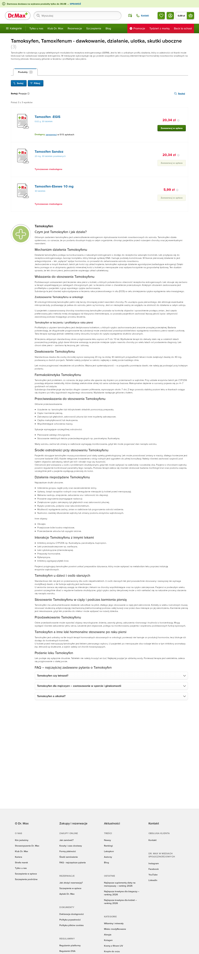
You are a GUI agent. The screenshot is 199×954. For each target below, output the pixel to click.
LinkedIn (152, 880)
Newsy (107, 840)
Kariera (18, 857)
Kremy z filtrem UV (113, 945)
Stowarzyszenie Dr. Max (27, 845)
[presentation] (23, 121)
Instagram (153, 863)
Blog (108, 28)
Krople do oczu (112, 951)
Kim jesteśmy (21, 840)
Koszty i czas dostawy (70, 845)
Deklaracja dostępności (71, 914)
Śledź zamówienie (68, 857)
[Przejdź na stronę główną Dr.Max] (17, 15)
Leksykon (109, 851)
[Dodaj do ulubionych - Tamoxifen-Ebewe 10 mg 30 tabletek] (184, 181)
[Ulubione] (161, 15)
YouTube (152, 874)
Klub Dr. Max (55, 28)
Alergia (107, 934)
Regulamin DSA (67, 951)
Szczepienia (93, 28)
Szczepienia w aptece (26, 873)
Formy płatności (67, 851)
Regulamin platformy (70, 945)
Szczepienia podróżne (26, 879)
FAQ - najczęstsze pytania (72, 862)
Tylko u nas (36, 28)
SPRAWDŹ (75, 3)
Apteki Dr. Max (66, 893)
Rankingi (108, 845)
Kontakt (152, 840)
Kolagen (108, 940)
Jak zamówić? (66, 840)
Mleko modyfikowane (115, 929)
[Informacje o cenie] (178, 120)
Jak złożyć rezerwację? (71, 882)
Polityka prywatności (70, 919)
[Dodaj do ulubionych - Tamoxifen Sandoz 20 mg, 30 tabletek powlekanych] (184, 146)
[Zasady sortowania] (29, 93)
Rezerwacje (75, 28)
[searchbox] (77, 15)
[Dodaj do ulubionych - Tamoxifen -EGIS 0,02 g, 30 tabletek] (184, 111)
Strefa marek (21, 862)
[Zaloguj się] (170, 15)
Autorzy (108, 857)
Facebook (153, 869)
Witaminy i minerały (113, 923)
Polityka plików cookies (71, 925)
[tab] (25, 72)
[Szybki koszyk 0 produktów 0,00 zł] (190, 15)
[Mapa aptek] (130, 15)
